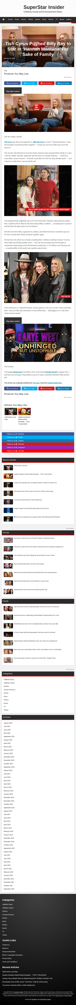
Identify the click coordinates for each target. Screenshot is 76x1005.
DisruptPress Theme (45, 999)
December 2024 (9, 757)
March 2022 (8, 868)
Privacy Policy (6, 958)
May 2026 (7, 733)
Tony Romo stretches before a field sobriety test (18, 985)
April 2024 (7, 784)
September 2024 (9, 767)
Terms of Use (58, 995)
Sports (62, 19)
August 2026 (8, 723)
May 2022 (7, 862)
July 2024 (7, 774)
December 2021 (9, 879)
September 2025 (9, 736)
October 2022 (8, 845)
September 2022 (9, 848)
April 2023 (7, 824)
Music (44, 19)
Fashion (37, 19)
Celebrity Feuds (9, 679)
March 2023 (8, 828)
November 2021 (9, 882)
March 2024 (8, 787)
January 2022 (8, 875)
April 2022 (7, 865)
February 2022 (8, 872)
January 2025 (8, 753)
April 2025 (7, 743)
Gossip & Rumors (9, 689)
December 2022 (9, 838)
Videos (30, 19)
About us (5, 948)
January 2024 (8, 794)
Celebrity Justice (9, 683)
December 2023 (9, 797)
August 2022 (8, 852)
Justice (23, 19)
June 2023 (7, 818)
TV (57, 19)
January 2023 (8, 835)
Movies (50, 19)
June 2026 (7, 730)
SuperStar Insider (44, 7)
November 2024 (9, 760)
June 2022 (7, 858)
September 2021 (9, 889)
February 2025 (8, 750)
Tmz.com (36, 383)
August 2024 (8, 770)
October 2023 (8, 804)
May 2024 (7, 780)
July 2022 (7, 855)
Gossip (10, 19)
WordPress (34, 999)
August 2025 (8, 740)
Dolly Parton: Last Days (10, 972)
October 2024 (8, 763)
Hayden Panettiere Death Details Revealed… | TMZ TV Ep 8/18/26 (24, 975)
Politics (68, 19)
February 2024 (8, 791)
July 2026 (7, 726)
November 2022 (9, 841)
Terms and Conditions (9, 962)
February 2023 (8, 831)
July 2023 (7, 814)
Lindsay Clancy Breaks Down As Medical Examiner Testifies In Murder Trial (27, 978)
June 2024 (7, 777)
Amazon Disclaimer (8, 951)
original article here (54, 383)
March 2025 (8, 747)
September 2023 (9, 808)
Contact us (6, 945)
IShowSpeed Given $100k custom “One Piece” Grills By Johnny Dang (25, 982)
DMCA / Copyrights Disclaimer (12, 955)
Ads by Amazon (68, 77)
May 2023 (7, 821)
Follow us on (15, 434)
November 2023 (9, 801)
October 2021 (8, 885)
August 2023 (8, 811)
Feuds (17, 19)
